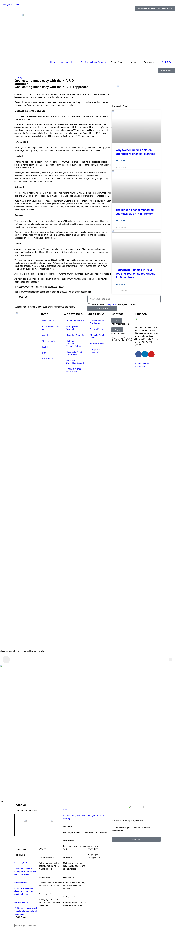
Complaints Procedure (95, 350)
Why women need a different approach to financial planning (135, 152)
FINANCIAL (19, 854)
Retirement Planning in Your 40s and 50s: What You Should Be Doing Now (135, 273)
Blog (20, 77)
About (45, 335)
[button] (116, 320)
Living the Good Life (75, 335)
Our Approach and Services (93, 62)
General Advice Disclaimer (97, 322)
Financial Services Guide (98, 336)
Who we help (67, 62)
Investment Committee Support (75, 361)
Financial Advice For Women (73, 370)
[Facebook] (138, 354)
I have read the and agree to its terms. (114, 304)
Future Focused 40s (75, 320)
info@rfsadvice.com (120, 323)
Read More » (121, 160)
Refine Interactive (143, 365)
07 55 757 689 (118, 333)
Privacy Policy (111, 304)
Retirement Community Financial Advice (73, 343)
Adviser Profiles (97, 343)
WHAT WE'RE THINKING (26, 810)
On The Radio (48, 340)
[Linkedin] (145, 354)
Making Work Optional (72, 328)
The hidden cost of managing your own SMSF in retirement (135, 212)
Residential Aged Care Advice (74, 353)
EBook (45, 346)
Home (53, 62)
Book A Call (167, 62)
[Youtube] (151, 354)
